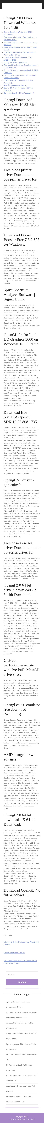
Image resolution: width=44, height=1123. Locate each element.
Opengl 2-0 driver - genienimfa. (16, 62)
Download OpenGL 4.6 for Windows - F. (19, 93)
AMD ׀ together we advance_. (15, 85)
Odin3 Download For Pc (14, 953)
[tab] (12, 8)
